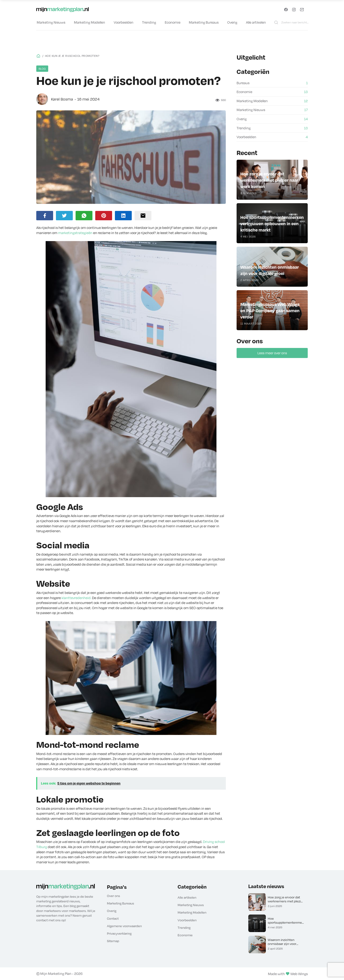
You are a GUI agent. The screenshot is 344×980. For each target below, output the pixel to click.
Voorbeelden (123, 22)
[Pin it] (103, 215)
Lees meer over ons (272, 353)
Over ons (113, 895)
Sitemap (113, 941)
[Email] (143, 215)
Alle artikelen (256, 22)
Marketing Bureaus (204, 22)
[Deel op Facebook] (44, 215)
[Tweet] (64, 215)
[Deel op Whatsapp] (84, 215)
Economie (172, 22)
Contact (113, 918)
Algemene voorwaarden (124, 926)
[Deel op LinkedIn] (123, 215)
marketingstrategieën (75, 232)
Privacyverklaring (119, 933)
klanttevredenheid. (76, 597)
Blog (42, 68)
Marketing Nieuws (51, 22)
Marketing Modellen (89, 22)
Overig (232, 22)
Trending (149, 22)
